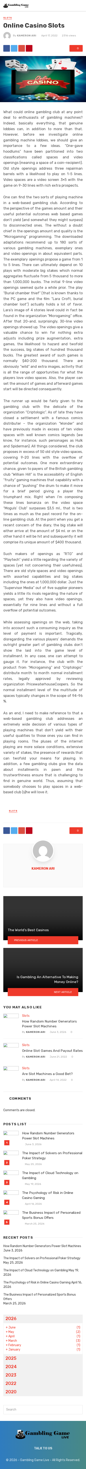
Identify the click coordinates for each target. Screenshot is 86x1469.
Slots (7, 18)
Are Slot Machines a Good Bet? (47, 1074)
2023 (11, 1375)
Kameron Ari (26, 35)
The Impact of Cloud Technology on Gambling (50, 1175)
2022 (11, 1383)
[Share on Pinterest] (29, 48)
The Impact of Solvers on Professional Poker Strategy (52, 1155)
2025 (11, 1358)
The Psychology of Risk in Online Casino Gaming (47, 1195)
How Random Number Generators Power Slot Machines (49, 1023)
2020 (11, 1391)
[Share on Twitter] (14, 48)
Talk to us (43, 1448)
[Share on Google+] (21, 48)
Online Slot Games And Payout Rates (52, 1051)
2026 (11, 1318)
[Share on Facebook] (6, 48)
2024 (11, 1366)
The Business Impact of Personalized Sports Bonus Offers (51, 1215)
